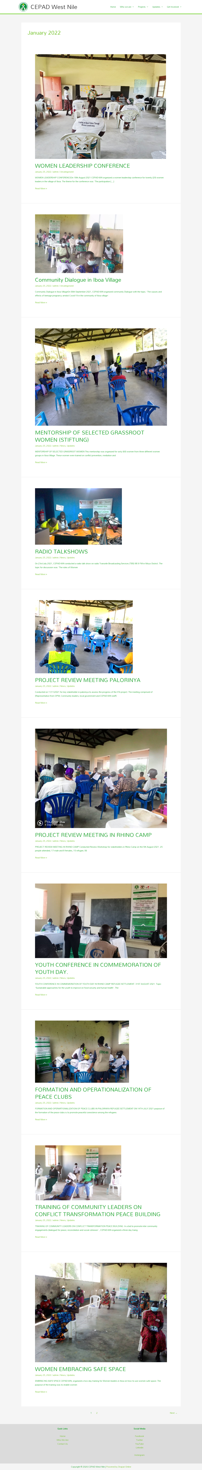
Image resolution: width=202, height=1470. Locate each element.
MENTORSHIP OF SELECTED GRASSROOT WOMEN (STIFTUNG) (89, 436)
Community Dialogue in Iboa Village (78, 279)
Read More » (41, 188)
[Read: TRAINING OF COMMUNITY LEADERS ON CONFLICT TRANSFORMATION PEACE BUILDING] (78, 1172)
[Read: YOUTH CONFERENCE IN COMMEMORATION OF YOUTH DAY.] (101, 920)
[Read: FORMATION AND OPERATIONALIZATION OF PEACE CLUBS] (82, 1051)
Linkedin (139, 1447)
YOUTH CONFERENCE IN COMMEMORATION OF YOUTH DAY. (98, 968)
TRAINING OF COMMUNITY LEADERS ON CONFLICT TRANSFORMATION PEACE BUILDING (98, 1210)
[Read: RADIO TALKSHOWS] (78, 516)
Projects (142, 7)
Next (173, 1413)
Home (113, 7)
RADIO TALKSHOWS (61, 551)
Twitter (139, 1440)
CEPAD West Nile (54, 6)
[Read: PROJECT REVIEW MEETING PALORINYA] (84, 636)
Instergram (139, 1455)
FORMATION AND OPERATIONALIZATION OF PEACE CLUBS (93, 1093)
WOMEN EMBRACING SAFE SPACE (80, 1368)
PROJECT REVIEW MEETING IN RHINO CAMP (93, 834)
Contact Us (62, 1444)
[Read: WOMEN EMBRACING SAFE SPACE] (101, 1312)
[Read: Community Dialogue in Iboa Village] (79, 243)
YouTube (139, 1444)
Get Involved (173, 7)
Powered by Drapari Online (118, 1467)
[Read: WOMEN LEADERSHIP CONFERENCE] (100, 106)
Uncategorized (67, 172)
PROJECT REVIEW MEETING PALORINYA (87, 679)
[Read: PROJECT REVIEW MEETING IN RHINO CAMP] (101, 778)
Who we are (125, 7)
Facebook (139, 1436)
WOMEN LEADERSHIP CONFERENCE (82, 165)
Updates (156, 7)
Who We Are (62, 1440)
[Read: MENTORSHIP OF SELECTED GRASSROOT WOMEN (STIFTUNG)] (101, 377)
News (63, 446)
